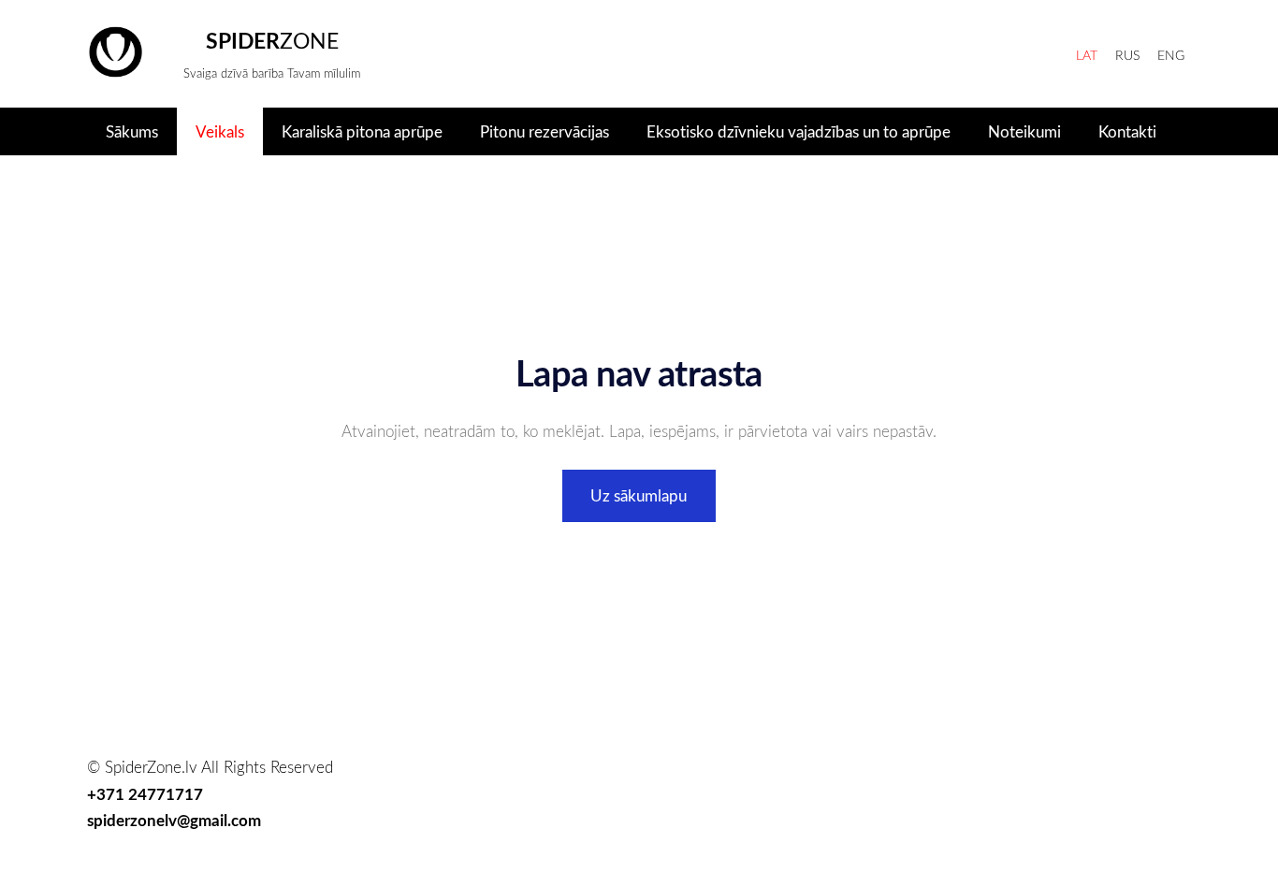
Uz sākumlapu (638, 495)
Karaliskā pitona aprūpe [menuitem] (362, 131)
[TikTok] (1084, 809)
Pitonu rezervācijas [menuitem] (544, 131)
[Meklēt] (959, 54)
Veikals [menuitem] (220, 131)
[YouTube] (1171, 809)
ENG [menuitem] (1170, 55)
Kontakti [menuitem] (1127, 131)
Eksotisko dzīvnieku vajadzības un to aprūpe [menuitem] (798, 131)
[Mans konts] (1047, 54)
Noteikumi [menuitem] (1024, 131)
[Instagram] (1128, 809)
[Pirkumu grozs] (1003, 54)
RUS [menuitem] (1127, 55)
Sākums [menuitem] (132, 131)
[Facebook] (1041, 809)
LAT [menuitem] (1086, 55)
